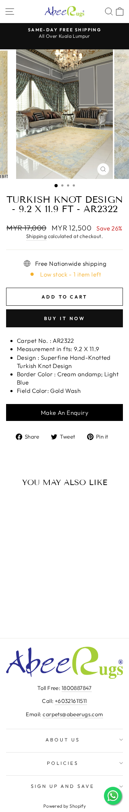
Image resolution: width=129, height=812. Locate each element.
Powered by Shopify (64, 806)
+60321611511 (71, 700)
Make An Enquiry (64, 412)
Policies (62, 763)
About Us (63, 740)
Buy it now (64, 318)
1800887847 (77, 688)
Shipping (36, 236)
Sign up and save (63, 786)
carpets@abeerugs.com (73, 714)
